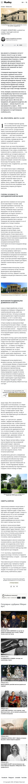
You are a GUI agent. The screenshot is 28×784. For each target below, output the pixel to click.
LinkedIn (17, 777)
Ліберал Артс (9, 6)
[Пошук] (26, 2)
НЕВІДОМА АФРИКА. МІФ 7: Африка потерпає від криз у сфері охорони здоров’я (13, 738)
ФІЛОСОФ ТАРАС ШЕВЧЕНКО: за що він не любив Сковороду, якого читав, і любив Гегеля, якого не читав (12, 632)
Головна (3, 6)
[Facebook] (11, 586)
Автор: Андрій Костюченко (14, 38)
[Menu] (2, 2)
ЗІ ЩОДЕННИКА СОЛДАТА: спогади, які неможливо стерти (12, 659)
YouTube (24, 777)
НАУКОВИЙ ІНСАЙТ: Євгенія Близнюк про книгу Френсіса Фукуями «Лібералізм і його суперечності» (13, 765)
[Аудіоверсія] (14, 647)
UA (22, 2)
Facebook (4, 777)
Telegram (11, 777)
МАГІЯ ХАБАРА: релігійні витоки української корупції (13, 685)
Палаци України (14, 582)
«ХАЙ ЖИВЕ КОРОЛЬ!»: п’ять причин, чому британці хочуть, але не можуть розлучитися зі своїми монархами (14, 712)
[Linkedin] (14, 586)
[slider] (8, 45)
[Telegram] (17, 586)
